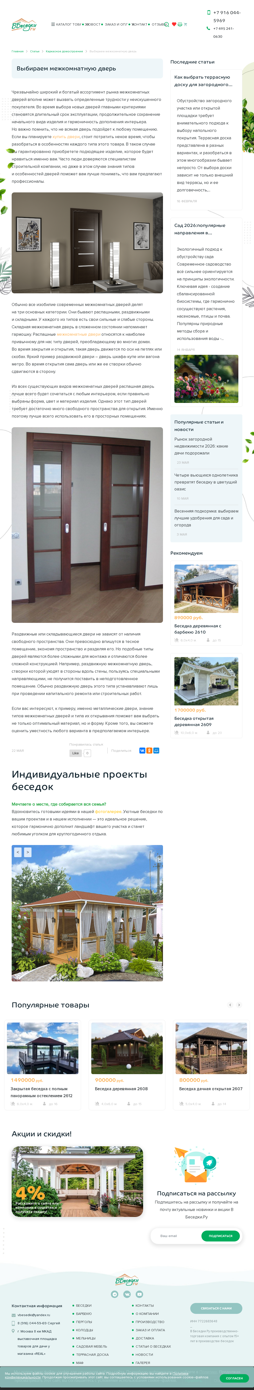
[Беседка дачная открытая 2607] (211, 1051)
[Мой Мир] (156, 751)
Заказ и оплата (114, 24)
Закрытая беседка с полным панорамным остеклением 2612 (41, 1092)
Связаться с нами (216, 1308)
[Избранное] (174, 25)
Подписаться (220, 1236)
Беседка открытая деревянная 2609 (194, 721)
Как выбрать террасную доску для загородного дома (202, 81)
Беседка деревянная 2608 (121, 1089)
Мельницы (85, 1338)
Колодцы (84, 1330)
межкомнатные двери (78, 334)
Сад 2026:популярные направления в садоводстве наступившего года (199, 230)
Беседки (84, 1305)
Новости (91, 24)
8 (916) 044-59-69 (32, 1323)
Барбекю (84, 1314)
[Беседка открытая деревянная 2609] (206, 682)
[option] (42, 1074)
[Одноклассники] (149, 751)
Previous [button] (230, 1005)
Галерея (143, 1363)
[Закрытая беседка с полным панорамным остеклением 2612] (42, 1051)
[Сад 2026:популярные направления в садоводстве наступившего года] (206, 378)
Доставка (145, 1338)
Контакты (137, 24)
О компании (147, 1314)
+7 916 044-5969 (227, 16)
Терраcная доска (92, 1355)
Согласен (234, 1378)
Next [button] (239, 1005)
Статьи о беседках (153, 1346)
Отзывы (156, 24)
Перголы (84, 1322)
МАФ (80, 1363)
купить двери (66, 136)
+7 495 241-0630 (223, 32)
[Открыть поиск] (166, 24)
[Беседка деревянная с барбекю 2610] (206, 589)
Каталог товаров (66, 24)
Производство (150, 1322)
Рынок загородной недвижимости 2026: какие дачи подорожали (201, 446)
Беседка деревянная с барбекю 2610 (197, 629)
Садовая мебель (91, 1346)
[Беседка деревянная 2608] (127, 1051)
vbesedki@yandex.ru (34, 1315)
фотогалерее (108, 811)
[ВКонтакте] (142, 751)
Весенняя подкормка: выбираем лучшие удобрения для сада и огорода (206, 518)
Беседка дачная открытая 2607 (211, 1089)
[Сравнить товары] (180, 24)
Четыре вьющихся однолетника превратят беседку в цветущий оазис (206, 482)
